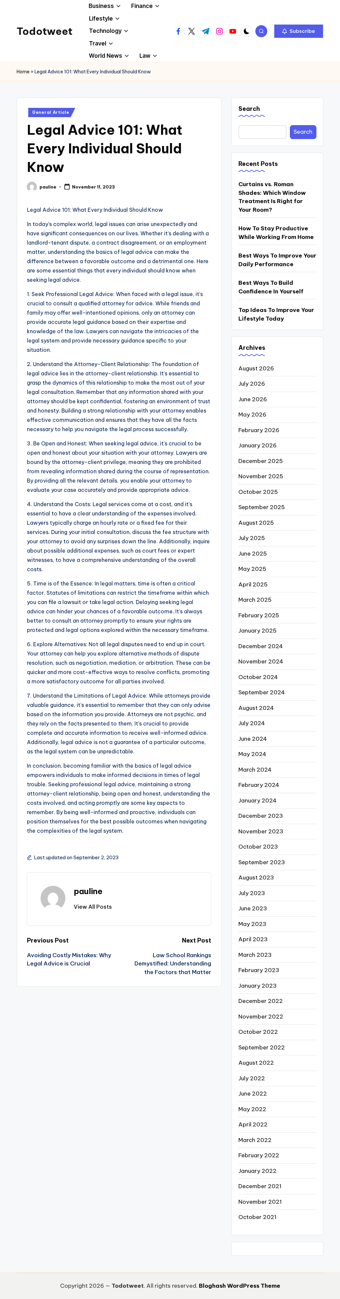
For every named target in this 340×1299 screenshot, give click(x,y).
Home (23, 72)
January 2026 (257, 445)
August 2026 (256, 368)
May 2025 (252, 569)
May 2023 (252, 924)
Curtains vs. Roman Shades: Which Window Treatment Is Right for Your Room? (272, 197)
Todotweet (44, 31)
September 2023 (261, 862)
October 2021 (257, 1217)
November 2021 (260, 1201)
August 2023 (256, 877)
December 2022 (260, 1001)
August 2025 (256, 522)
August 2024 (256, 708)
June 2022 (252, 1093)
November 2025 (260, 476)
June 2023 (252, 908)
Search (249, 109)
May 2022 (252, 1109)
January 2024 (257, 800)
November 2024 (260, 661)
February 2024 (258, 785)
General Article (50, 112)
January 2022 (257, 1171)
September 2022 (261, 1047)
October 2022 (258, 1031)
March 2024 (255, 769)
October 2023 (258, 846)
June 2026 (252, 399)
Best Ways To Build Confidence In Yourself (270, 287)
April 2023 (253, 939)
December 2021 (260, 1186)
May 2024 (252, 754)
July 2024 (251, 723)
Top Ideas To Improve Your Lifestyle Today (276, 314)
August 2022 (256, 1062)
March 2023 (255, 954)
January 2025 (257, 630)
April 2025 (253, 584)
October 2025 (258, 492)
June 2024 (252, 738)
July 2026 (251, 383)
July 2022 (251, 1078)
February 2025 (258, 615)
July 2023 (251, 893)
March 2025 (255, 599)
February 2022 (258, 1155)
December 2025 (260, 461)
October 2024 (258, 677)
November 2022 (260, 1016)
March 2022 (255, 1140)
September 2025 (261, 507)
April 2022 (253, 1124)
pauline (88, 891)
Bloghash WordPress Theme (239, 1285)
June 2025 (252, 553)
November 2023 (260, 831)
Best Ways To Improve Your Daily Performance (277, 260)
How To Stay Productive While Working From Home (276, 233)
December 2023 (260, 815)
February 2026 (258, 430)
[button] (298, 31)
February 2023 (258, 970)
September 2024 (261, 692)
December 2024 (260, 646)
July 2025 (251, 538)
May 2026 (252, 414)
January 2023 (257, 985)
